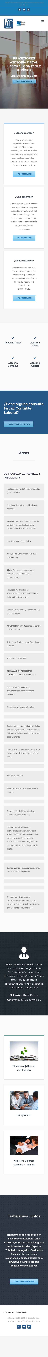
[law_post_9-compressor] (24, 1138)
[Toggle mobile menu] (42, 21)
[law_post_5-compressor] (24, 1092)
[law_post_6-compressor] (24, 1043)
